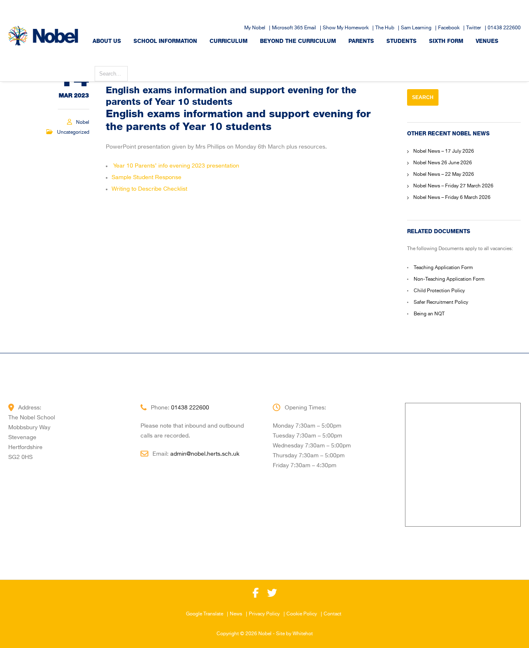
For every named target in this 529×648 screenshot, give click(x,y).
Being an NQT (429, 314)
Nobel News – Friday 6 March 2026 (452, 197)
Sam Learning (416, 28)
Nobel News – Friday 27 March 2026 (453, 186)
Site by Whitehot (294, 633)
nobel (82, 122)
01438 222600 (504, 28)
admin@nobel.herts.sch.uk (204, 454)
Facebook (449, 28)
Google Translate (204, 614)
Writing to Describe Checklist (149, 189)
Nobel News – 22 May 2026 (443, 174)
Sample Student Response (146, 177)
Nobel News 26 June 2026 (442, 163)
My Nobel (254, 28)
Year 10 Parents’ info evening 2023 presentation (176, 166)
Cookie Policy (301, 614)
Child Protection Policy (439, 291)
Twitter (473, 28)
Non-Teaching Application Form (449, 279)
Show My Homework (346, 28)
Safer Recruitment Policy (441, 302)
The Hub (384, 28)
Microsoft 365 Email (294, 28)
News (236, 614)
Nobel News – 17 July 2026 (443, 151)
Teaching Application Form (443, 267)
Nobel (265, 633)
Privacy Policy (264, 614)
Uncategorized (73, 132)
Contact (332, 614)
